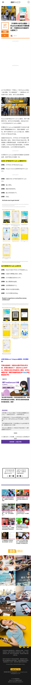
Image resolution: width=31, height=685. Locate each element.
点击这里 (25, 372)
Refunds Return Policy (19, 664)
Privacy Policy (9, 664)
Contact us (15, 669)
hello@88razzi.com (15, 673)
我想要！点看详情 (15, 442)
